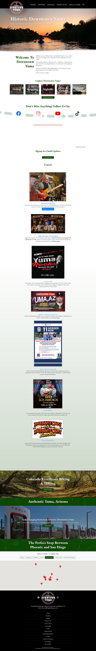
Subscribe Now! (48, 157)
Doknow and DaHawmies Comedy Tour (48, 314)
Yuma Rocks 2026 (48, 281)
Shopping (41, 5)
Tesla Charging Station (48, 634)
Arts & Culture (74, 5)
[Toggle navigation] (83, 4)
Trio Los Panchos (48, 410)
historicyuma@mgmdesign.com (48, 608)
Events (48, 628)
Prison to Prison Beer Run (48, 440)
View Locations (48, 525)
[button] (65, 580)
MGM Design (51, 647)
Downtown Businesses (69, 557)
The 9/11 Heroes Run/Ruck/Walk (48, 369)
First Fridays (48, 626)
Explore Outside (48, 489)
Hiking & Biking (48, 631)
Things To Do (62, 5)
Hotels (41, 557)
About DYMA (48, 644)
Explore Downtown (48, 97)
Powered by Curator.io (81, 147)
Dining (33, 5)
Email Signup (48, 641)
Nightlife (51, 5)
